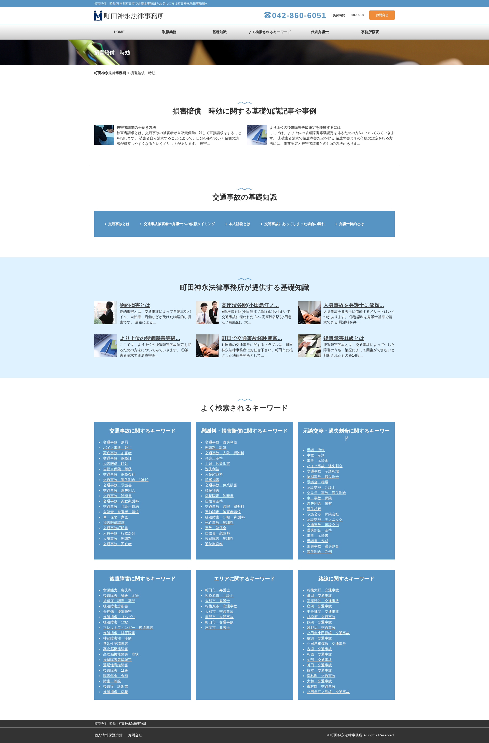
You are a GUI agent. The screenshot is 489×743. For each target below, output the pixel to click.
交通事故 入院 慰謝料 (224, 453)
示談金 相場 (317, 482)
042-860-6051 (299, 15)
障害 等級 (112, 681)
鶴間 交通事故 (319, 622)
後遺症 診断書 (115, 686)
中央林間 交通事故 (323, 611)
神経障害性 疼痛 (117, 638)
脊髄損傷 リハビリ (119, 617)
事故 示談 (316, 455)
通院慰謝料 (214, 544)
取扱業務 (169, 32)
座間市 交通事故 (219, 617)
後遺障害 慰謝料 (219, 539)
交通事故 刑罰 (115, 442)
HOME (119, 32)
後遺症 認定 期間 (119, 601)
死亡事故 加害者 (117, 453)
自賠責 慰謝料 (217, 533)
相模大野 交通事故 (323, 590)
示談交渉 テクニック (325, 519)
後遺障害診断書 (115, 606)
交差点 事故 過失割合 (326, 493)
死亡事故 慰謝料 (219, 522)
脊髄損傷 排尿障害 (119, 633)
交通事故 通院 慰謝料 (224, 506)
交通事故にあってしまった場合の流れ (294, 224)
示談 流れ (316, 450)
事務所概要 (370, 32)
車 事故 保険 (319, 498)
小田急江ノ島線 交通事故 (328, 692)
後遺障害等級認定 (117, 660)
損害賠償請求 (114, 522)
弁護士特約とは (351, 224)
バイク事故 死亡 (117, 448)
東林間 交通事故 (321, 686)
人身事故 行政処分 (119, 533)
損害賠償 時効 (115, 464)
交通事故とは (119, 224)
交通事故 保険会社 (119, 474)
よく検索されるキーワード (269, 32)
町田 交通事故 (319, 595)
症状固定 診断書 (219, 496)
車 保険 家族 (115, 517)
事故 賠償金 (215, 528)
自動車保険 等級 (117, 469)
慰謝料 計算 (215, 448)
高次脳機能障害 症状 (121, 654)
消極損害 (212, 480)
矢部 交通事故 (319, 660)
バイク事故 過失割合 (325, 466)
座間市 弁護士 (217, 627)
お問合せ (382, 15)
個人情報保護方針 (108, 735)
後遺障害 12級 (116, 622)
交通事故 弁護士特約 (121, 506)
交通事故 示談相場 (323, 471)
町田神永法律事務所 (110, 73)
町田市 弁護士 (217, 590)
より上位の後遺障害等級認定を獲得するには (305, 127)
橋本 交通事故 (319, 670)
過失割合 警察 (319, 503)
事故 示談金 (317, 461)
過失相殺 (314, 509)
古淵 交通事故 (319, 649)
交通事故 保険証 (117, 458)
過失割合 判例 (319, 552)
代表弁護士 (320, 32)
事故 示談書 (317, 535)
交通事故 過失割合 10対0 (125, 480)
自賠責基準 (214, 501)
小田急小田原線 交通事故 (328, 633)
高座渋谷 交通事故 (323, 601)
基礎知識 (219, 32)
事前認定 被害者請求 (223, 512)
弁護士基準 (214, 458)
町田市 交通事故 (219, 622)
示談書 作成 (317, 541)
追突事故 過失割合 (323, 546)
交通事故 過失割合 (119, 490)
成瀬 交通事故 (319, 638)
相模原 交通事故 (321, 617)
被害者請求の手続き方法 (136, 127)
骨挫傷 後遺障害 (117, 611)
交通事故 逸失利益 (221, 442)
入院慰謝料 (214, 474)
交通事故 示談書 (117, 485)
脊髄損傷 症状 (115, 692)
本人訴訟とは (239, 224)
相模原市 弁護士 (219, 595)
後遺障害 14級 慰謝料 (225, 517)
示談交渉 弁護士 (321, 487)
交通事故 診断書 (117, 496)
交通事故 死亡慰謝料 (121, 501)
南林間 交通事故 (321, 676)
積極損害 (212, 490)
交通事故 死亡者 (117, 544)
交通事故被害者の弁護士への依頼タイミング (179, 224)
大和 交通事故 (319, 681)
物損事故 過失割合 (323, 477)
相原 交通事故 (319, 654)
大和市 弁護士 (217, 601)
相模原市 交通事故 (221, 606)
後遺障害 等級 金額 (121, 595)
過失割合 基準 (319, 530)
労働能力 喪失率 (117, 590)
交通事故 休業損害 (221, 485)
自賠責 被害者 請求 (121, 512)
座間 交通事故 (319, 606)
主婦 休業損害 (217, 464)
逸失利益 (212, 469)
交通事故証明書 (115, 528)
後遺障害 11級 (115, 670)
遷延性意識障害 (115, 644)
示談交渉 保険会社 (323, 514)
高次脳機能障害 (115, 649)
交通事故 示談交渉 (323, 525)
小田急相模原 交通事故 (326, 644)
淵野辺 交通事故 (321, 627)
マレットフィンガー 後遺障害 (128, 627)
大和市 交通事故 (219, 611)
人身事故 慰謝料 (117, 539)
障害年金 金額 (115, 676)
